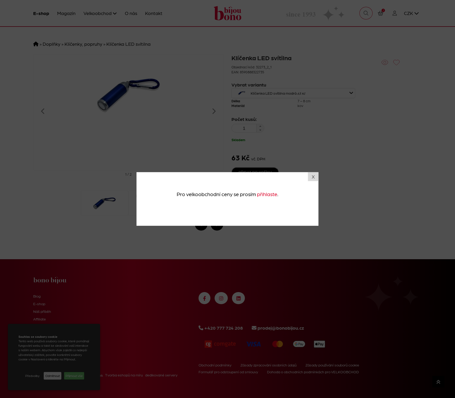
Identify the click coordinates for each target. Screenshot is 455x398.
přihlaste (267, 194)
